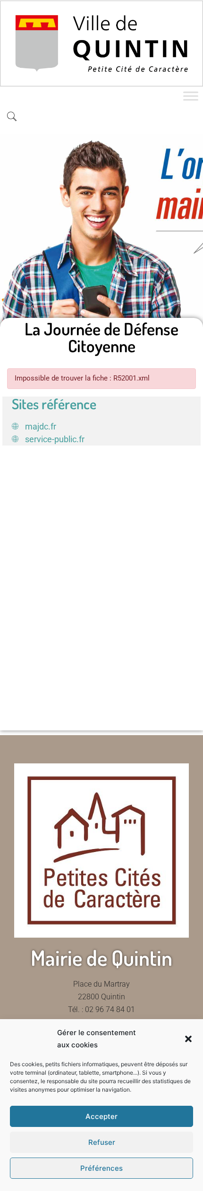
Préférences (101, 1168)
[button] (188, 1039)
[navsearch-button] (11, 117)
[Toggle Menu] (190, 96)
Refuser (101, 1142)
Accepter (101, 1116)
